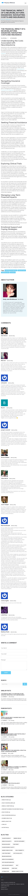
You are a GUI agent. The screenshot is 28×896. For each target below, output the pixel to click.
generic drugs (17, 838)
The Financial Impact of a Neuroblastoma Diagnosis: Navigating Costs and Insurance (12, 694)
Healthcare (7, 19)
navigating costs (5, 272)
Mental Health (6, 821)
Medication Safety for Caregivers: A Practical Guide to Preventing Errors (13, 751)
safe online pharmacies (8, 862)
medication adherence (7, 859)
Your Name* (4, 648)
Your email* (4, 654)
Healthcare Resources (8, 815)
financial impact (21, 270)
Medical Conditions (8, 805)
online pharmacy (6, 838)
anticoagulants (17, 853)
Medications (6, 799)
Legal (4, 824)
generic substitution (17, 871)
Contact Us (3, 887)
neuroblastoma (20, 69)
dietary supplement (19, 841)
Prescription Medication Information (12, 809)
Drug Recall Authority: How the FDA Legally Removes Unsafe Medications (13, 734)
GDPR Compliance (5, 885)
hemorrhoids (5, 868)
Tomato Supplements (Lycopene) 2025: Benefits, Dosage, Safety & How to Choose (14, 767)
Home (2, 19)
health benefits (19, 850)
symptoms (14, 868)
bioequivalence (6, 844)
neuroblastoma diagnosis (7, 90)
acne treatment (6, 853)
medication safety (6, 841)
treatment (16, 844)
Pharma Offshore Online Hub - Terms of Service (12, 884)
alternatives (5, 871)
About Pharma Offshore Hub (8, 882)
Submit (6, 672)
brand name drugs (6, 856)
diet (17, 865)
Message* (3, 659)
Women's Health (7, 818)
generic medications (7, 850)
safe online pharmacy (7, 865)
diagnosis (3, 53)
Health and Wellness (8, 802)
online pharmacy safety (8, 847)
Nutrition (5, 827)
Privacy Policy (4, 889)
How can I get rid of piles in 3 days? (10, 783)
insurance (13, 272)
